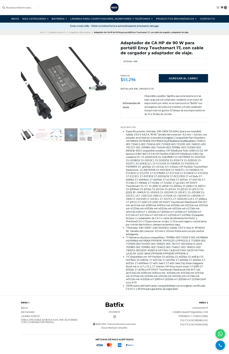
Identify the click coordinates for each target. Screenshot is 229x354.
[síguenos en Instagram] (218, 7)
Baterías (58, 18)
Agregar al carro (183, 78)
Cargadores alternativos (80, 32)
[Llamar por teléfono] (220, 345)
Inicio (15, 18)
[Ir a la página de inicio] (114, 7)
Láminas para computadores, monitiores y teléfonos (110, 18)
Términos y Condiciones (193, 316)
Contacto (207, 18)
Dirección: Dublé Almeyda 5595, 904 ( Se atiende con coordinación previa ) (49, 321)
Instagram (27, 312)
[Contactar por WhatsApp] (220, 334)
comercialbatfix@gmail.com (190, 312)
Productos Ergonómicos (175, 18)
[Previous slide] (26, 83)
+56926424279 (200, 308)
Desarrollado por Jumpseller (114, 328)
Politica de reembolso (194, 320)
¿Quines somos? (30, 316)
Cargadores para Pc (57, 32)
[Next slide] (101, 83)
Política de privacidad (194, 324)
